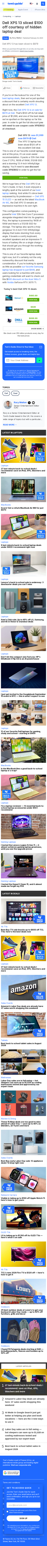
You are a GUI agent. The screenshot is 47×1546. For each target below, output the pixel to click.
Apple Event (23, 10)
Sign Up (23, 1518)
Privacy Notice (31, 372)
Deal (15, 393)
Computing (7, 16)
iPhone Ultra (40, 10)
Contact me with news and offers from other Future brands (22, 1511)
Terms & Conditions (29, 1529)
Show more (36, 328)
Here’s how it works (27, 51)
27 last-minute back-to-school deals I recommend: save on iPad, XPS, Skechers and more (24, 1388)
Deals (5, 38)
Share (8, 88)
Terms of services (32, 370)
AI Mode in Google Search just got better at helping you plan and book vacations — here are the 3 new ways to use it (24, 1417)
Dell (28, 184)
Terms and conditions (11, 1482)
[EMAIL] (34, 402)
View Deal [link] (33, 300)
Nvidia (10, 282)
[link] (9, 140)
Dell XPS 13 (31, 104)
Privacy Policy (34, 1527)
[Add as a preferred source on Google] (11, 1472)
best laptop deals (11, 98)
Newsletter (40, 88)
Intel (14, 214)
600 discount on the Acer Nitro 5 (24, 279)
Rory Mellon (17, 38)
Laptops (18, 16)
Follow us (26, 88)
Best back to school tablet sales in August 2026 (22, 1447)
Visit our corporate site (21, 1465)
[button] (43, 4)
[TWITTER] (30, 402)
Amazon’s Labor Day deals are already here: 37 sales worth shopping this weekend (25, 1402)
